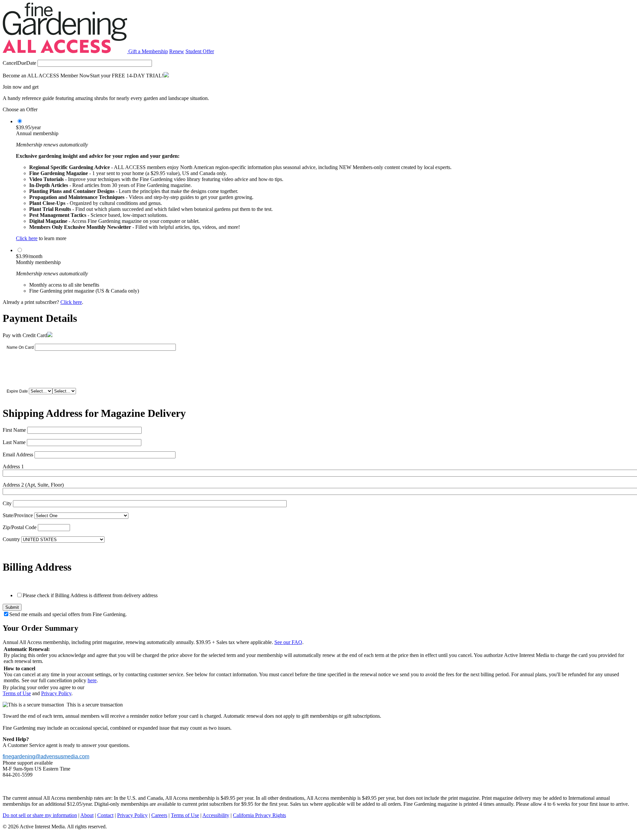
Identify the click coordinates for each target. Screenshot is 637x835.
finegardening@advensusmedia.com (46, 756)
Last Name (14, 442)
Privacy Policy (56, 693)
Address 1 (13, 466)
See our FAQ (288, 642)
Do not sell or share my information (40, 815)
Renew (176, 51)
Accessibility (215, 815)
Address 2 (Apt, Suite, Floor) (33, 485)
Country (11, 539)
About (87, 815)
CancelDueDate (19, 63)
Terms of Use (17, 693)
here (92, 680)
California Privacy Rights (259, 815)
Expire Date (17, 391)
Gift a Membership (148, 51)
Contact (105, 815)
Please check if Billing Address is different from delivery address (90, 595)
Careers (159, 815)
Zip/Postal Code (19, 527)
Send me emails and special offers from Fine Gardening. (68, 614)
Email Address (18, 454)
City (7, 503)
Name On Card (20, 347)
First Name (14, 430)
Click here (26, 238)
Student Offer (199, 51)
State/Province (18, 515)
